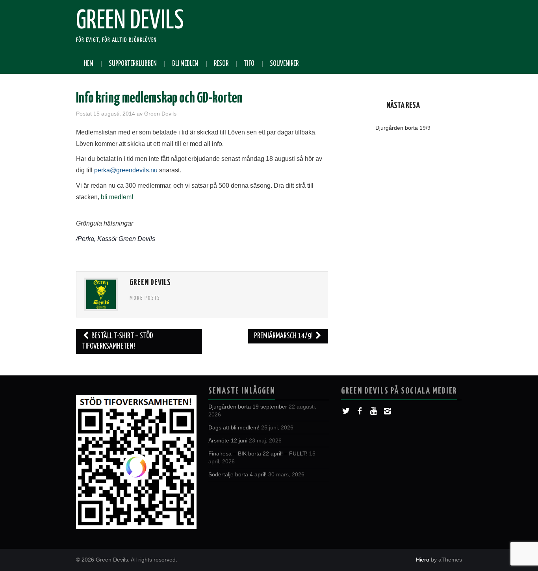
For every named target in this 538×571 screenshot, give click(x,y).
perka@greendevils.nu (126, 170)
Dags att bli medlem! (234, 427)
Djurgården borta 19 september (247, 406)
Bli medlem (185, 63)
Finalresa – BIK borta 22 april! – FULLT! (258, 453)
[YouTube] (373, 411)
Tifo (249, 63)
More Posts (145, 298)
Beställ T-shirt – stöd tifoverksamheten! (117, 341)
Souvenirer (284, 63)
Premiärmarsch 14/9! (284, 336)
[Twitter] (346, 411)
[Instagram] (387, 411)
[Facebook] (360, 411)
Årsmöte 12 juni (227, 440)
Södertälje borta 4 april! (237, 474)
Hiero (422, 559)
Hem (88, 63)
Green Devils (130, 21)
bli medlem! (116, 197)
